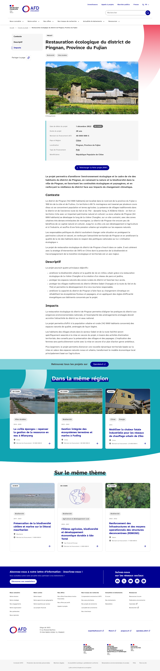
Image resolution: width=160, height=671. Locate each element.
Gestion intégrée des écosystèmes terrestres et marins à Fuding (76, 432)
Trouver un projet (23, 28)
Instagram (143, 581)
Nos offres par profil (64, 602)
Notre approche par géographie (43, 600)
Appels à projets (107, 5)
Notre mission (14, 596)
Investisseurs (92, 5)
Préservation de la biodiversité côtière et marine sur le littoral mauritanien (32, 526)
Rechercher (147, 12)
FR (146, 5)
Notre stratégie (14, 600)
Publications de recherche (137, 600)
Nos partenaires (14, 611)
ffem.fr (111, 631)
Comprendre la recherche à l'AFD (91, 596)
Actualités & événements (92, 21)
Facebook (117, 581)
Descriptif (18, 42)
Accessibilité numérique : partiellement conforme (83, 663)
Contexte (18, 37)
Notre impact (38, 596)
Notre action (32, 21)
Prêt (78, 150)
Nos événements (110, 600)
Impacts (17, 48)
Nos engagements (15, 604)
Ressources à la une (135, 596)
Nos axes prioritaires (87, 600)
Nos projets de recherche (89, 604)
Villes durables (62, 55)
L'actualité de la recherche (89, 607)
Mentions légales (59, 663)
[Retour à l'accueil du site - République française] (36, 9)
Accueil (12, 28)
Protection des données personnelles (38, 663)
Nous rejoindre (14, 615)
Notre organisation (15, 607)
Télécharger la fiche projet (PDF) (93, 168)
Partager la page (28, 57)
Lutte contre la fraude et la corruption (80, 667)
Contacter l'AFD (18, 663)
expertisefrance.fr (95, 631)
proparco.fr (125, 631)
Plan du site (143, 663)
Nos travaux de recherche (67, 21)
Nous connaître (15, 21)
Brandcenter (133, 607)
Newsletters (108, 604)
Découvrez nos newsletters (23, 581)
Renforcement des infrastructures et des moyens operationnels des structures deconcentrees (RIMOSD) (127, 528)
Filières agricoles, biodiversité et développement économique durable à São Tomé (79, 534)
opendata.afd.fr (142, 631)
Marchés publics (123, 5)
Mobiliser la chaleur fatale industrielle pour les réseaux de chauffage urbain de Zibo (126, 433)
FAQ (134, 663)
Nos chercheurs (86, 611)
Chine (78, 141)
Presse (136, 5)
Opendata (132, 604)
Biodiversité (50, 55)
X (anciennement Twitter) (124, 581)
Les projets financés (40, 607)
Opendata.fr (98, 364)
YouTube (130, 581)
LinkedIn (137, 581)
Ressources (112, 21)
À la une (107, 596)
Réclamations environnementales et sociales (115, 663)
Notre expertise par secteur (42, 604)
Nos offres (47, 21)
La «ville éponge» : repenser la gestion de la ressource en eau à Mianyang (31, 432)
